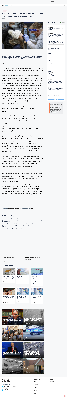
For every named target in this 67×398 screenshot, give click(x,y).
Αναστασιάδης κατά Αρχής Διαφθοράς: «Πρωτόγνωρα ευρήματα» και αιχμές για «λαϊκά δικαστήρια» (12, 320)
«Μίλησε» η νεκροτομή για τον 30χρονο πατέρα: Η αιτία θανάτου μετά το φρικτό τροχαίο (17, 216)
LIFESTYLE (47, 5)
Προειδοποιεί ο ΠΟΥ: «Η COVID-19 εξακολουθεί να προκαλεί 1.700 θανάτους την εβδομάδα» (22, 279)
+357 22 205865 (5, 388)
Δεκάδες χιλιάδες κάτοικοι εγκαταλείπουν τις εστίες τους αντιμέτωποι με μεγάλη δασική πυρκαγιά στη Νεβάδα (55, 35)
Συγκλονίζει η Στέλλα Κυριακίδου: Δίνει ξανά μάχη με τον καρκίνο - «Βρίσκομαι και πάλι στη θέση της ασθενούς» (22, 223)
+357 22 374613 (5, 389)
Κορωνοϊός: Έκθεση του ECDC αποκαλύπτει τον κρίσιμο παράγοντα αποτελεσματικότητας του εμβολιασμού (8, 298)
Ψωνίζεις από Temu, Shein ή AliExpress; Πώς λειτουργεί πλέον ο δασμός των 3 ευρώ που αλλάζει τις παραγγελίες (21, 228)
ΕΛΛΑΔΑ (56, 5)
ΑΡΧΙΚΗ (35, 381)
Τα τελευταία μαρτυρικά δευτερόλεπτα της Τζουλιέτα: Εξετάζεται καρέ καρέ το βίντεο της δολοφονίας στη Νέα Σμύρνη (55, 42)
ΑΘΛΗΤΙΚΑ (51, 5)
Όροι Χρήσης (52, 381)
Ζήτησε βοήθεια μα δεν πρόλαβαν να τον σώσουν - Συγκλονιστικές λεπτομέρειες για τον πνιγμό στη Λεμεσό (33, 320)
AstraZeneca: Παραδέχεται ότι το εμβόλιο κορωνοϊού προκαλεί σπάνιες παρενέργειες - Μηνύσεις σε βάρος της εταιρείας (37, 280)
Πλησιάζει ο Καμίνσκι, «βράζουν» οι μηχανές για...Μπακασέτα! (56, 29)
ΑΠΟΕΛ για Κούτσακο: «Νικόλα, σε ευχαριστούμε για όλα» (54, 96)
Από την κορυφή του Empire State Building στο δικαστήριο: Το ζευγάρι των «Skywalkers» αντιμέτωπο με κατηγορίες (55, 89)
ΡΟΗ (51, 22)
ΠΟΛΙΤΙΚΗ (25, 5)
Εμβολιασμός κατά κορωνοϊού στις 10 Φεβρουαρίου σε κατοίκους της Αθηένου (22, 298)
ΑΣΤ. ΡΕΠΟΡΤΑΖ (36, 5)
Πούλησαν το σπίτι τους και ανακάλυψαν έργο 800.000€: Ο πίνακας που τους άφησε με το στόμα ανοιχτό (33, 369)
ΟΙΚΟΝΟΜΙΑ (42, 5)
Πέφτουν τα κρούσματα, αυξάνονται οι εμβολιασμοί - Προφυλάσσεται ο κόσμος (37, 298)
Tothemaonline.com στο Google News (14, 208)
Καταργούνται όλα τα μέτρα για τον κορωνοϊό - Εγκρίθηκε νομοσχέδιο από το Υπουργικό (8, 278)
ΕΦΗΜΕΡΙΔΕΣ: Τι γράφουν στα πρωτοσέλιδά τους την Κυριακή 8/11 (33, 258)
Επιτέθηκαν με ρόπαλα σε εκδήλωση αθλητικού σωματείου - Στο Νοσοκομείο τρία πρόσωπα (33, 337)
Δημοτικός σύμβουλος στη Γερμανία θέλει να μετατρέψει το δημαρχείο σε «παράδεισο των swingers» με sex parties (56, 56)
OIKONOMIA (36, 384)
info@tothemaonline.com (7, 390)
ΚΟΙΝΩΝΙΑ (30, 5)
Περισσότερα (56, 99)
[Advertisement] (23, 242)
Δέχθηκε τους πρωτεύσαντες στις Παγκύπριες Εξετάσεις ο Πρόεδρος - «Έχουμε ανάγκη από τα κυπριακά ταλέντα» (11, 336)
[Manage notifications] (65, 396)
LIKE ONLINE (50, 53)
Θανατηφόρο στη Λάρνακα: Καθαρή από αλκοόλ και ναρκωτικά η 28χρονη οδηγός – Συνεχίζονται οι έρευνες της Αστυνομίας (21, 226)
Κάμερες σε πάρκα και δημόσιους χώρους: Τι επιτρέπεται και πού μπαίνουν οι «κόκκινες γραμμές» (19, 218)
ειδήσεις (31, 208)
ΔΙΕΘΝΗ (60, 5)
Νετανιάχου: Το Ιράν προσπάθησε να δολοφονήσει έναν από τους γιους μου (12, 353)
